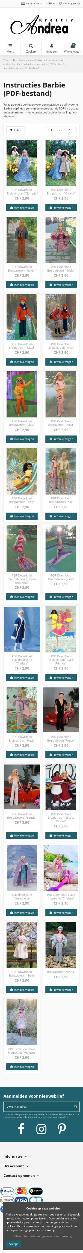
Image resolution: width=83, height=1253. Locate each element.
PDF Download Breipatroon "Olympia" (22, 191)
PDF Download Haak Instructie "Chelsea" (61, 896)
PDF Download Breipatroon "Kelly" (22, 500)
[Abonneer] (75, 1107)
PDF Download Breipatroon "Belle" (22, 973)
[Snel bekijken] (36, 153)
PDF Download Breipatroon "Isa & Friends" (61, 659)
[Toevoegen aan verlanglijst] (36, 146)
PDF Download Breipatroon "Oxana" (61, 191)
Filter (17, 130)
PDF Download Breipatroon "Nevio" (22, 269)
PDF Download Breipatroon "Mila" (61, 346)
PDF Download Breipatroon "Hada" (22, 738)
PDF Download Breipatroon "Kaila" (61, 423)
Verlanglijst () (71, 3)
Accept (13, 1244)
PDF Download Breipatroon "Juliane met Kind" (22, 579)
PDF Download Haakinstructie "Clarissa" (22, 659)
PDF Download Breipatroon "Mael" (22, 346)
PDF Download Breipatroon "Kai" (61, 500)
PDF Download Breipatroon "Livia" (22, 423)
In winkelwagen (24, 208)
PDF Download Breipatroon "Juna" (61, 577)
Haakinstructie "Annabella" (22, 896)
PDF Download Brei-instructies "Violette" (22, 1051)
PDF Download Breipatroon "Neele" (61, 269)
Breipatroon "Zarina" (61, 972)
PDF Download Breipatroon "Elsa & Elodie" (61, 817)
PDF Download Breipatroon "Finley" (61, 738)
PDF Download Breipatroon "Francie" (22, 816)
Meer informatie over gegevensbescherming (43, 1236)
